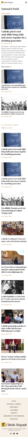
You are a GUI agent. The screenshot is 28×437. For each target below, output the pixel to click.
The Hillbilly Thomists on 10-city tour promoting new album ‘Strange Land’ (12, 113)
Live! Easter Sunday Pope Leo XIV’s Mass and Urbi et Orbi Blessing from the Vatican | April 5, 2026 (14, 387)
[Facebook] (14, 433)
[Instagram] (11, 433)
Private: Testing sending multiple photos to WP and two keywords (13, 357)
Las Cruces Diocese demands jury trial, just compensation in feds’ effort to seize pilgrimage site (14, 269)
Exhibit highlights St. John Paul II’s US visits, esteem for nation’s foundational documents (13, 299)
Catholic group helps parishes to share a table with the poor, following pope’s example (13, 328)
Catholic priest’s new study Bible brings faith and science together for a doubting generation (13, 36)
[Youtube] (17, 433)
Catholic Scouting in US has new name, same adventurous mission (14, 240)
